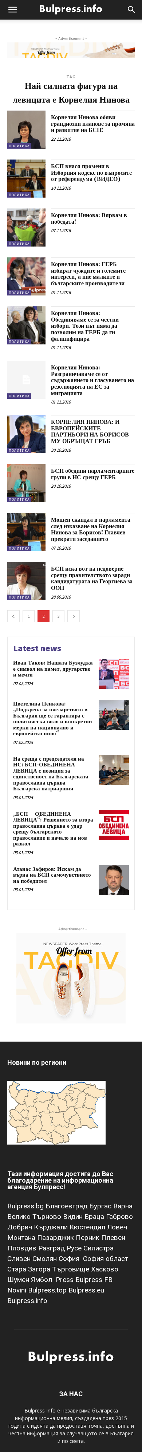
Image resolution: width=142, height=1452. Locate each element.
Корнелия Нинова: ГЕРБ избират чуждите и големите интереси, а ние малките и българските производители (88, 274)
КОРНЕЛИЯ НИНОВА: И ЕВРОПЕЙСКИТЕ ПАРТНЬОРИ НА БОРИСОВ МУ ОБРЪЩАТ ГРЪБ (90, 431)
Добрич (20, 1227)
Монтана (22, 1237)
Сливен (19, 1258)
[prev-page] (13, 616)
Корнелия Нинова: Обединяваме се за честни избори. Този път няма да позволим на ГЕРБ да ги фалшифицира (85, 326)
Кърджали (52, 1227)
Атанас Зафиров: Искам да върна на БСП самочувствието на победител (52, 875)
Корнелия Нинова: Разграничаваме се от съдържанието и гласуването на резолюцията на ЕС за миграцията (92, 380)
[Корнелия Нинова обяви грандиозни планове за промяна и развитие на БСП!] (26, 130)
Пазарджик (56, 1237)
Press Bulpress (79, 1279)
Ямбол (43, 1279)
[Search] (132, 10)
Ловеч (117, 1227)
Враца (95, 1216)
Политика (19, 146)
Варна (123, 1206)
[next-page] (73, 616)
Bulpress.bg (26, 1206)
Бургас (101, 1206)
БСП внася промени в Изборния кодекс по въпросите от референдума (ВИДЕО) (91, 173)
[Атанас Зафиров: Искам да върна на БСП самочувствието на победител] (114, 880)
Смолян (45, 1258)
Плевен (113, 1237)
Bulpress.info (28, 1300)
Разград (52, 1248)
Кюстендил (88, 1227)
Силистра (98, 1248)
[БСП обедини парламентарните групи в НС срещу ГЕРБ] (26, 483)
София (70, 1258)
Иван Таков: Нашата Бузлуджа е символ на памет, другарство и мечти (53, 668)
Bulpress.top (48, 1290)
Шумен (19, 1279)
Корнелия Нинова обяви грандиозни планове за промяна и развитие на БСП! (93, 124)
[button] (12, 10)
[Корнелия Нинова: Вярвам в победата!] (26, 227)
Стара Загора (29, 1269)
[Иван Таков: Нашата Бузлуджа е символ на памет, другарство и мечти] (114, 674)
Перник (88, 1237)
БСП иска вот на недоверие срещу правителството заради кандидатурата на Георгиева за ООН (92, 578)
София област (105, 1258)
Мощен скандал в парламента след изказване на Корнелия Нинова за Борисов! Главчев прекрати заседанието (90, 529)
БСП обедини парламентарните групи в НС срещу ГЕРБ (92, 474)
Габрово (119, 1216)
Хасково (104, 1269)
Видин (73, 1216)
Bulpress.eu (86, 1290)
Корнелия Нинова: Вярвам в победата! (89, 219)
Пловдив (22, 1248)
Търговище (71, 1269)
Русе (75, 1248)
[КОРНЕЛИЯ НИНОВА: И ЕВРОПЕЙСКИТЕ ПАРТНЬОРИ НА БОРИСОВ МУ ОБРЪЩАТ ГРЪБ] (26, 434)
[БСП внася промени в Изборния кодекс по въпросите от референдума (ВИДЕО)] (26, 179)
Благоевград (67, 1206)
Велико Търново (35, 1216)
